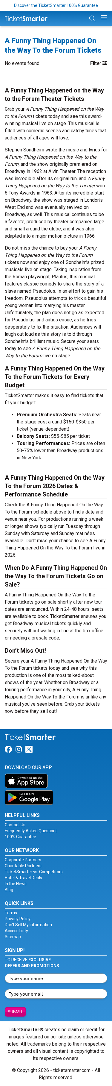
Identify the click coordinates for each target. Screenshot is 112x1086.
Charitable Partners (23, 865)
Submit (15, 1011)
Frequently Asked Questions (31, 830)
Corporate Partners (23, 859)
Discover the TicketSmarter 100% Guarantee (56, 5)
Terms (11, 912)
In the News (16, 883)
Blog (9, 889)
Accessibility (16, 930)
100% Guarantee (20, 836)
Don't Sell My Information (28, 924)
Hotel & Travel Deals (23, 877)
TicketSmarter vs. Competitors (34, 871)
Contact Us (15, 824)
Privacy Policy (17, 918)
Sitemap (13, 936)
